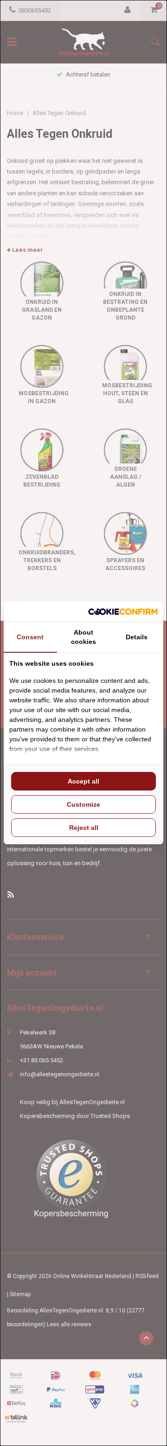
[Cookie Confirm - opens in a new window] (123, 611)
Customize (83, 804)
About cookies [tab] (83, 637)
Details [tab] (137, 637)
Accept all (83, 781)
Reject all (83, 827)
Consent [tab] (30, 637)
